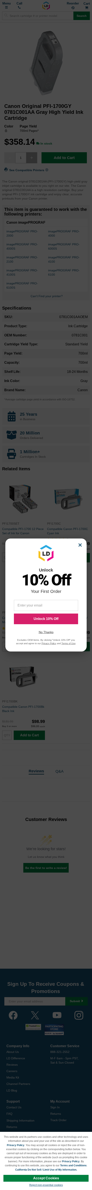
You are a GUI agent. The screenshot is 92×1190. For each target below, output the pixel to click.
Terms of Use (68, 643)
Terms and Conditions (73, 1165)
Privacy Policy (15, 1145)
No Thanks (46, 632)
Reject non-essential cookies (46, 1185)
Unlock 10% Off (46, 619)
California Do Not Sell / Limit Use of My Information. (46, 1169)
